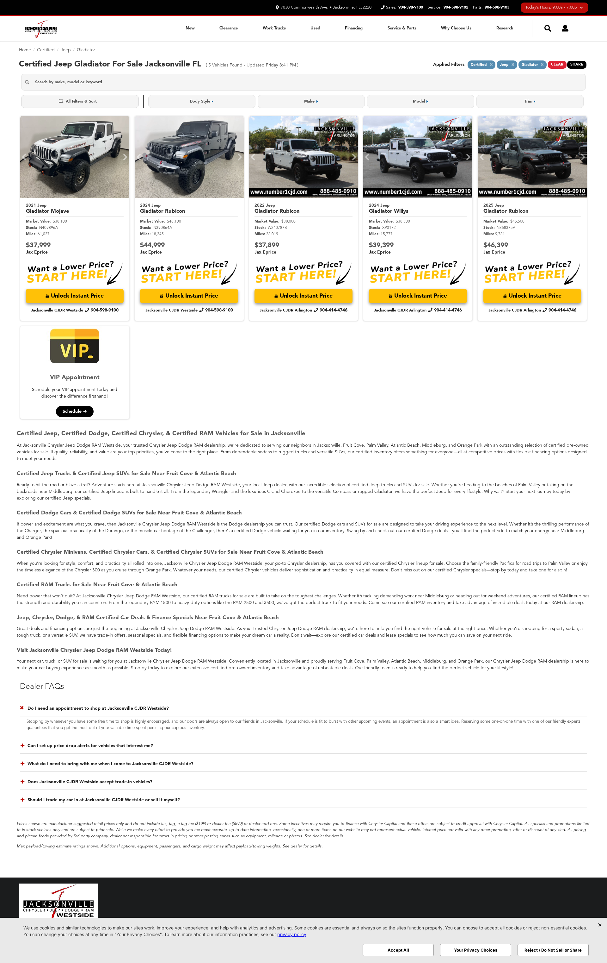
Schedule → (75, 411)
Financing (354, 28)
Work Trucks (274, 28)
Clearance (228, 28)
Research (504, 28)
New (190, 28)
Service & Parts (402, 28)
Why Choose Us (456, 28)
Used (315, 28)
